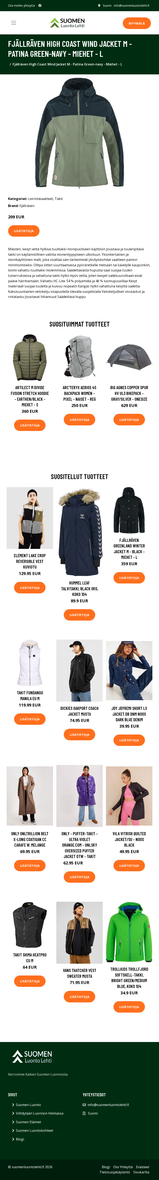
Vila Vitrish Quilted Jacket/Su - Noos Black (129, 839)
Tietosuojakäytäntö (114, 1172)
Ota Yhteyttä (123, 1167)
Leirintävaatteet (40, 198)
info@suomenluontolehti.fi (131, 5)
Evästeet (142, 1167)
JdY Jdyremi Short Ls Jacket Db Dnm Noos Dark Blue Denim (129, 714)
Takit (59, 198)
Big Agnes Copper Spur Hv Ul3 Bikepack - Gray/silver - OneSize (129, 393)
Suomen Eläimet (28, 1122)
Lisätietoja (24, 231)
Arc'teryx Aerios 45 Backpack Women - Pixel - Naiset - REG (79, 393)
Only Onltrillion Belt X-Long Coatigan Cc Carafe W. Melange (29, 839)
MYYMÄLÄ (137, 23)
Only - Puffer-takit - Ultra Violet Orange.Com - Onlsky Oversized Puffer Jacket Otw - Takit (79, 845)
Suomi (107, 5)
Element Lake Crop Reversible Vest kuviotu (30, 561)
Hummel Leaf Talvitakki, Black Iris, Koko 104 (79, 588)
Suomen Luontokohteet (34, 1130)
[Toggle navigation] (13, 23)
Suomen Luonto (28, 1105)
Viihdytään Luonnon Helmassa (39, 1113)
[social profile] (40, 6)
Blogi (20, 1139)
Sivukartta (141, 1172)
